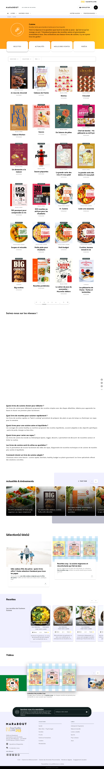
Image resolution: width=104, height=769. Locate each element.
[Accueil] (13, 7)
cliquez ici (22, 715)
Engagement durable (80, 760)
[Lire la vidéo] (12, 683)
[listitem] (7, 754)
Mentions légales (66, 760)
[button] (85, 7)
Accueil (9, 16)
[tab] (8, 13)
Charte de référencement (30, 760)
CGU (18, 760)
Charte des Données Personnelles (49, 760)
